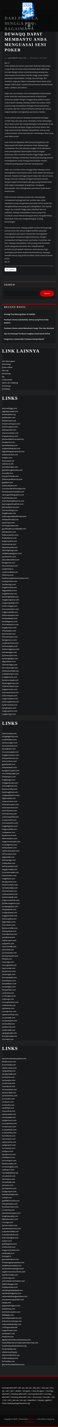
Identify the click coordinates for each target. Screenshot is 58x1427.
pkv (12, 1391)
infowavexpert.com (10, 637)
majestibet (31, 1400)
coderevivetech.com (10, 686)
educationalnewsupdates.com (14, 1058)
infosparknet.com (9, 931)
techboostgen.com (9, 742)
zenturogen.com (8, 974)
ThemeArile (29, 1422)
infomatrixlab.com (9, 891)
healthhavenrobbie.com (11, 1265)
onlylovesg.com (8, 1278)
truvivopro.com (8, 1098)
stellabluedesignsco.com (12, 553)
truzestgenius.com (9, 844)
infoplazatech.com (9, 767)
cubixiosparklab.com (10, 817)
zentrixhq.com (8, 949)
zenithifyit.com (8, 1108)
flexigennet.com (8, 562)
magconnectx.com (9, 1330)
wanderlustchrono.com (11, 1228)
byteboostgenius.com (11, 903)
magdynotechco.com (10, 755)
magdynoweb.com (9, 869)
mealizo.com (7, 457)
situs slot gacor (38, 1391)
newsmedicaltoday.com (11, 1324)
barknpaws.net (8, 461)
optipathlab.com (9, 1071)
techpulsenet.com (9, 847)
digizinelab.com (8, 857)
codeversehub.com (10, 894)
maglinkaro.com (8, 878)
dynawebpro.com (9, 983)
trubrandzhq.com (9, 1132)
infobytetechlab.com (10, 671)
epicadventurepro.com (11, 1213)
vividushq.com (8, 993)
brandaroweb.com (9, 1036)
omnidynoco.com (9, 1011)
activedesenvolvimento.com (13, 1281)
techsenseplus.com (10, 646)
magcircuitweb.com (10, 612)
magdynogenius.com (10, 599)
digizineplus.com (9, 922)
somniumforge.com (10, 510)
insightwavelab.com (10, 1216)
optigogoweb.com (9, 1033)
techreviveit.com (9, 634)
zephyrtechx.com (9, 1142)
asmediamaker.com (10, 467)
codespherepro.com (10, 674)
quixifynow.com (8, 937)
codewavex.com (8, 832)
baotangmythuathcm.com (12, 504)
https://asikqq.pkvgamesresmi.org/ (16, 1403)
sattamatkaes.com (9, 485)
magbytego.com (8, 780)
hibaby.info (6, 1302)
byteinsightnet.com (10, 792)
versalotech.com (8, 1176)
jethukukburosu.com (10, 507)
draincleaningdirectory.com (13, 501)
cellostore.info (7, 464)
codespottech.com (9, 581)
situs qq (5, 370)
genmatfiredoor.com (10, 1259)
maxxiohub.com (8, 1111)
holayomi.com (8, 1336)
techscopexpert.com (10, 615)
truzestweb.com (8, 1017)
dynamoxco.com (9, 971)
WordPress (32, 1419)
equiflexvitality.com (10, 1275)
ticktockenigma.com (10, 1238)
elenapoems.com (9, 532)
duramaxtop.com (9, 544)
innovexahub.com (9, 1089)
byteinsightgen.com (10, 658)
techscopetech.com (10, 866)
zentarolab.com (8, 1024)
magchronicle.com (9, 587)
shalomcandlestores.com (12, 479)
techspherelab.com (10, 888)
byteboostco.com (9, 835)
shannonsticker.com (10, 433)
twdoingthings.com (10, 550)
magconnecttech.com (11, 1250)
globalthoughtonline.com (12, 470)
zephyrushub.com (9, 1068)
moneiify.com (7, 473)
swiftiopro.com (8, 1169)
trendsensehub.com (10, 1234)
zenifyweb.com (8, 1253)
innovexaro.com (8, 925)
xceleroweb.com (8, 1030)
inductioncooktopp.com (12, 1321)
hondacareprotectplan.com (13, 491)
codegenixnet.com (9, 677)
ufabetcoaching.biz (9, 1352)
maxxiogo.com (8, 962)
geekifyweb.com (8, 764)
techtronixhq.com (9, 733)
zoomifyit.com (8, 1039)
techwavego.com (9, 860)
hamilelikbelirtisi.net (10, 1173)
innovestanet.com (9, 953)
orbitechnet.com (9, 1005)
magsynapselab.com (10, 603)
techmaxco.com (8, 1179)
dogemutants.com (9, 541)
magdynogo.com (9, 714)
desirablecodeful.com (10, 559)
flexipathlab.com (9, 990)
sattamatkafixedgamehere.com (14, 1296)
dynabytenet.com (9, 882)
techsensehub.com (9, 746)
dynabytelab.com (9, 1074)
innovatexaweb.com (10, 752)
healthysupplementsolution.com (15, 578)
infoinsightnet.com (9, 786)
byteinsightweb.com (10, 597)
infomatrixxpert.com (10, 804)
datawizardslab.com (10, 1194)
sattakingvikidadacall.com (12, 1290)
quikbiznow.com (8, 1027)
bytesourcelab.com (10, 928)
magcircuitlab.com (9, 829)
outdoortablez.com (10, 572)
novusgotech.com (9, 965)
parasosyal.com (8, 522)
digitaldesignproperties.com (13, 451)
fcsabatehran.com (9, 538)
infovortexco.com (9, 854)
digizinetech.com (9, 661)
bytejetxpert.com (9, 708)
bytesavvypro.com (9, 655)
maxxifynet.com (8, 1086)
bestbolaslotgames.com (11, 1293)
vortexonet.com (8, 1083)
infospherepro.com (10, 1204)
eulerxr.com (7, 1241)
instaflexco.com (8, 1157)
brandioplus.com (9, 980)
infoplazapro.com (9, 630)
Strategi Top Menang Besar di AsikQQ (19, 314)
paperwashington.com (11, 1305)
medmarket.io (7, 569)
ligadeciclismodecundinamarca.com (16, 1339)
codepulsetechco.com (11, 795)
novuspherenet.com (10, 1002)
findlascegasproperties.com (13, 1262)
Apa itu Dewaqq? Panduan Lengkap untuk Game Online (27, 333)
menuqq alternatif (9, 1388)
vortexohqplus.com (10, 1166)
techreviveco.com (9, 875)
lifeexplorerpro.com (10, 1219)
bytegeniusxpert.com (10, 770)
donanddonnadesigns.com (13, 1268)
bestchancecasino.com (11, 1312)
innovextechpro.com (10, 609)
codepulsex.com (8, 863)
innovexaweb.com (9, 977)
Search (9, 284)
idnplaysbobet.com (10, 1287)
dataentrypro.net (9, 420)
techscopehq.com (9, 919)
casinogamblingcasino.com (13, 495)
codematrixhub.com (10, 643)
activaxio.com (7, 1185)
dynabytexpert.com (10, 956)
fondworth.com (8, 442)
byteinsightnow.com (10, 683)
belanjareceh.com (9, 430)
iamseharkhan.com (10, 445)
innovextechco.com (10, 823)
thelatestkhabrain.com (11, 448)
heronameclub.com (10, 566)
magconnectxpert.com (11, 841)
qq (3, 376)
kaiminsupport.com (10, 427)
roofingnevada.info (10, 1327)
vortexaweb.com (9, 1117)
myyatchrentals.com (10, 476)
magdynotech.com (9, 915)
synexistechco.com (9, 1095)
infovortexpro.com (9, 695)
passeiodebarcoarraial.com (13, 439)
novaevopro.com (9, 1126)
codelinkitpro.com (9, 739)
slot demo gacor (8, 361)
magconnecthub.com (10, 900)
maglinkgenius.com (10, 826)
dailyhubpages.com (10, 1284)
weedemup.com (8, 1309)
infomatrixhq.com (9, 813)
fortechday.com (8, 1361)
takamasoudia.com (10, 547)
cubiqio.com (7, 1197)
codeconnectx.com (9, 801)
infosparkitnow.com (10, 758)
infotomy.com (7, 575)
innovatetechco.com (10, 624)
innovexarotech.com (10, 692)
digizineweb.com (9, 798)
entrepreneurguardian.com (13, 1299)
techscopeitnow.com (10, 701)
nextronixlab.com (9, 946)
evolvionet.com (8, 1077)
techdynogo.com (9, 584)
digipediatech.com (9, 590)
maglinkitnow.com (9, 593)
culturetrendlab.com (10, 1231)
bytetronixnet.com (9, 705)
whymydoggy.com (9, 408)
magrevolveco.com (9, 689)
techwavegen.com (9, 652)
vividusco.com (8, 1102)
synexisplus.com (8, 1080)
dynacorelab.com (9, 1092)
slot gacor (27, 1391)
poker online (7, 367)
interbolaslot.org (9, 414)
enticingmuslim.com (10, 525)
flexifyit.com (7, 959)
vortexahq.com (8, 1105)
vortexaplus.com (9, 996)
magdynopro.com (9, 627)
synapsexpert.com (9, 1020)
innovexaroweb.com (10, 872)
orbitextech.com (8, 1247)
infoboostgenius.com (10, 649)
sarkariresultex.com (10, 454)
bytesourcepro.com (10, 884)
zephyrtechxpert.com (10, 851)
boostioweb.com (9, 1065)
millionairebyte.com (10, 1358)
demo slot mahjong (10, 383)
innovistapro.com (9, 1160)
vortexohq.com (8, 1210)
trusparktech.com (9, 1129)
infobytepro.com (9, 776)
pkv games (10, 269)
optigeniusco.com (9, 1120)
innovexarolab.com (10, 668)
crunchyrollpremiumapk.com (13, 488)
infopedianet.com (9, 909)
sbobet (18, 1391)
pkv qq (21, 1388)
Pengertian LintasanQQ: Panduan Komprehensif (24, 339)
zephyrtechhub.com (10, 1014)
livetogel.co (6, 1256)
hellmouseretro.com (10, 535)
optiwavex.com (8, 1008)
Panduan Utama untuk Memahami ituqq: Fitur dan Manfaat (29, 328)
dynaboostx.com (9, 1154)
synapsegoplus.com (10, 906)
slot (7, 1391)
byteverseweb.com (9, 897)
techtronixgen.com (9, 606)
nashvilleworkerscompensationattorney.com (20, 1342)
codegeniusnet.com (10, 783)
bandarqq (6, 389)
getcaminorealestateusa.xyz (13, 1364)
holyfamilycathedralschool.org (14, 1346)
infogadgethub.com (10, 736)
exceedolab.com (8, 1182)
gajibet (48, 1400)
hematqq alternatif (18, 1394)
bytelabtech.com (9, 749)
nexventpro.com (9, 1139)
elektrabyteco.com (9, 838)
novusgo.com (7, 1222)
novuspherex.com (9, 1123)
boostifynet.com (8, 1136)
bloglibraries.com (9, 513)
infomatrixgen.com (9, 664)
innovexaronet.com (10, 807)
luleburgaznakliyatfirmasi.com (14, 516)
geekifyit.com (7, 482)
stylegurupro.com (9, 1191)
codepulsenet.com (9, 912)
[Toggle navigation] (29, 26)
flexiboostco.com (9, 1061)
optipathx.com (8, 943)
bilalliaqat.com (8, 1315)
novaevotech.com (9, 820)
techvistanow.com (9, 810)
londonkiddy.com (9, 1349)
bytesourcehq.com (9, 789)
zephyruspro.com (9, 940)
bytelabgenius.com (9, 621)
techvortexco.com (9, 761)
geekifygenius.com (9, 1244)
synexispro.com (8, 1333)
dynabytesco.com (9, 1188)
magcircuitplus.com (10, 698)
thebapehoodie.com (10, 519)
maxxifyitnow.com (9, 934)
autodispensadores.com (12, 1318)
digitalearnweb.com (10, 411)
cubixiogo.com (8, 999)
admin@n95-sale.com (15, 58)
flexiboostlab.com (9, 1163)
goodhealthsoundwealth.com (14, 528)
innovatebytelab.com (10, 773)
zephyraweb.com (9, 1114)
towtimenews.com (9, 498)
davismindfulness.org (10, 1355)
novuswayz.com (8, 1148)
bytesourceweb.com (10, 680)
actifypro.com (7, 1151)
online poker (7, 379)
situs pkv (36, 1388)
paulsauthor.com (9, 556)
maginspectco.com (9, 711)
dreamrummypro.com (11, 424)
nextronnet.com (8, 968)
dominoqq (6, 364)
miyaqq (41, 1400)
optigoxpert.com (9, 1145)
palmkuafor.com (8, 417)
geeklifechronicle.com (10, 1200)
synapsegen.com (9, 986)
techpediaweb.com (9, 618)
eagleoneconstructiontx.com (13, 1271)
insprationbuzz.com (10, 436)
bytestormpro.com (9, 1225)
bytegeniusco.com (9, 640)
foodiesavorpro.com (10, 1207)
